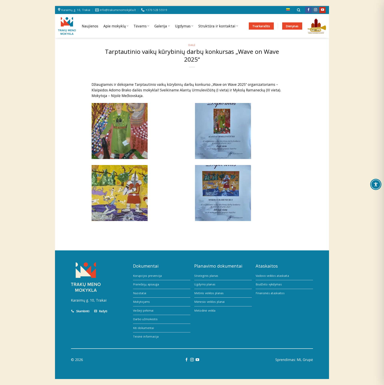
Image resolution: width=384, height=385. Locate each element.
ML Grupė (305, 359)
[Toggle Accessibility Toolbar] (376, 184)
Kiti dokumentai (143, 328)
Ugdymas (183, 26)
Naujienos (90, 26)
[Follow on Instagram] (315, 10)
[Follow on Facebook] (308, 10)
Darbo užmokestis (145, 319)
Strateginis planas (206, 276)
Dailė (192, 45)
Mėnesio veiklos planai (209, 302)
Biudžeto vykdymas (269, 284)
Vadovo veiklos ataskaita (272, 276)
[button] (298, 10)
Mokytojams (141, 302)
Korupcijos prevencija (147, 276)
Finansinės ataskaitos (270, 293)
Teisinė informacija (146, 336)
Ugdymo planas (204, 284)
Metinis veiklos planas (209, 293)
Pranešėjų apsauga (146, 284)
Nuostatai (139, 293)
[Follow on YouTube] (322, 10)
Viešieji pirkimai (143, 310)
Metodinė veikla (204, 310)
